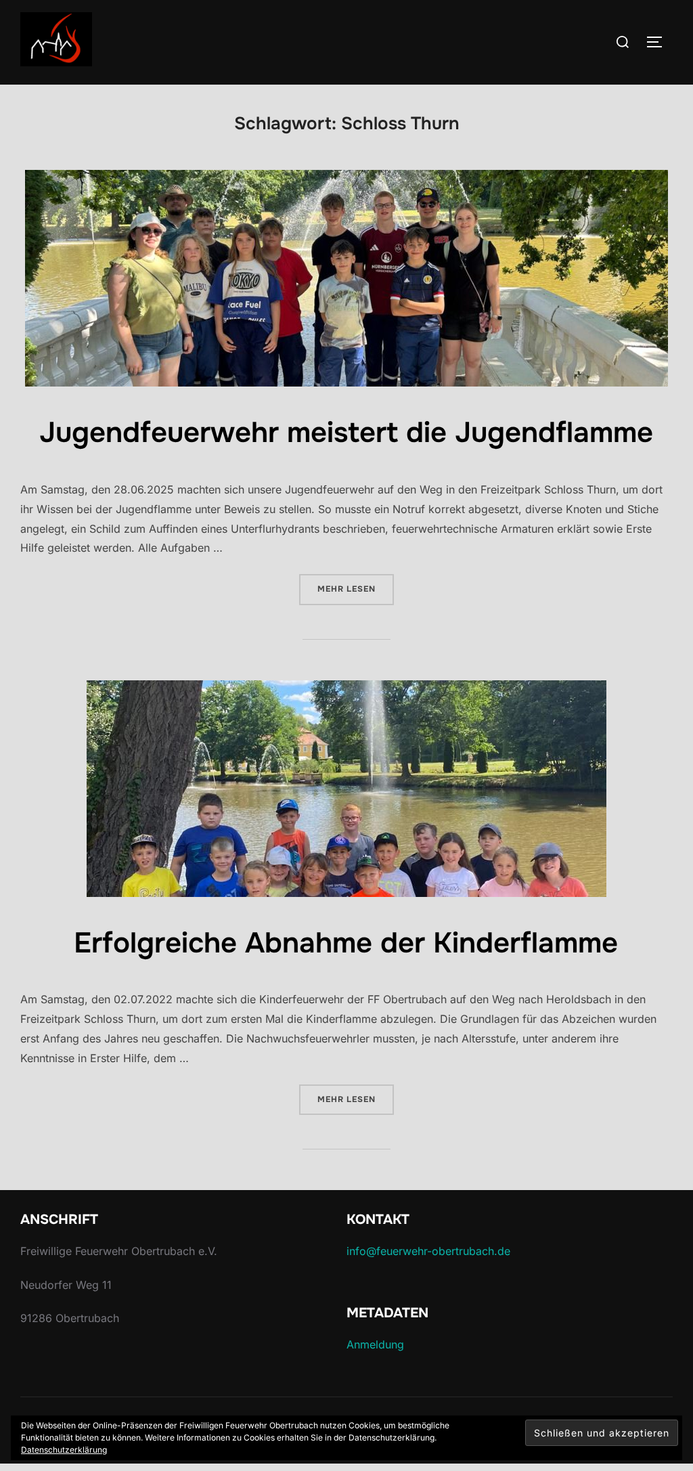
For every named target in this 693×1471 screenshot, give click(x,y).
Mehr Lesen (355, 588)
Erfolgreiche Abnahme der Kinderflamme (346, 943)
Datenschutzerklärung (64, 1450)
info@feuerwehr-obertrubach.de (428, 1251)
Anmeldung (375, 1344)
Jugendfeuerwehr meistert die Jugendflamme (346, 432)
